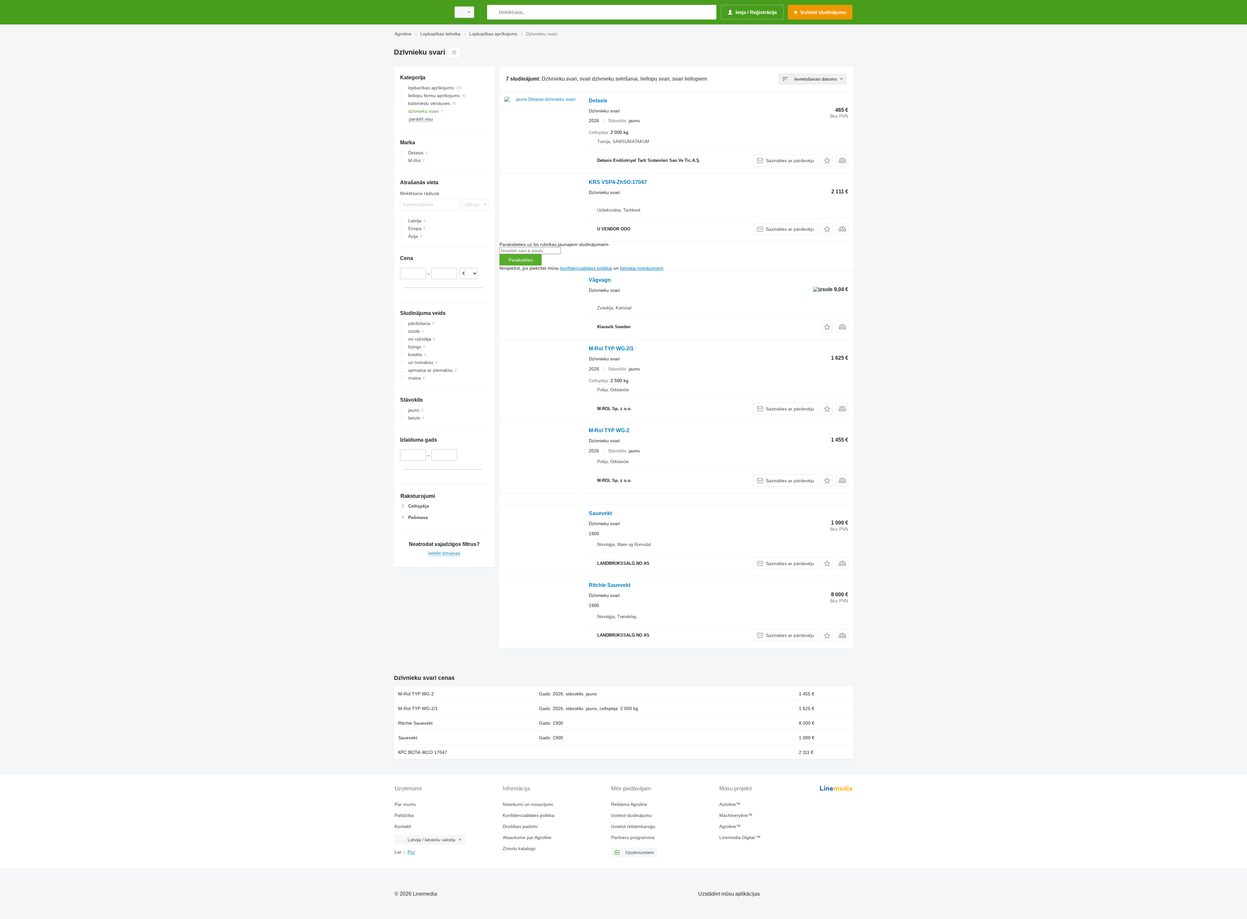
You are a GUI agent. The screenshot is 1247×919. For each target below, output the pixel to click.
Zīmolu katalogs (519, 848)
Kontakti (403, 826)
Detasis (598, 100)
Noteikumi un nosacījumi (528, 804)
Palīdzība (404, 815)
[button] (827, 160)
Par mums (405, 804)
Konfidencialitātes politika (528, 815)
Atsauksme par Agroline (527, 837)
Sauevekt (600, 513)
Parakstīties (521, 260)
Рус (411, 852)
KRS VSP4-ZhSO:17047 (618, 182)
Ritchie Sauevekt (609, 585)
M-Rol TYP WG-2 (609, 430)
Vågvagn (600, 280)
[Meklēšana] (493, 12)
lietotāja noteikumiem (641, 268)
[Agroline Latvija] (421, 12)
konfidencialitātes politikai (586, 268)
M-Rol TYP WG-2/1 (611, 348)
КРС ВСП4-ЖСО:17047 (422, 752)
